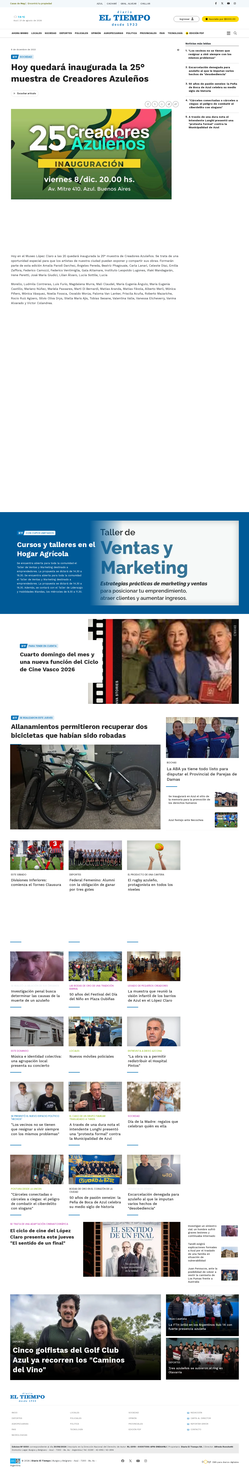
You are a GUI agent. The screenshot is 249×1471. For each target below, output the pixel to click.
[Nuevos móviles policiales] (95, 1031)
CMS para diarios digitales (225, 1462)
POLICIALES (81, 33)
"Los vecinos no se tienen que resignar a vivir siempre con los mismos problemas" (209, 54)
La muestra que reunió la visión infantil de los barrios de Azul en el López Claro (152, 996)
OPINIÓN (96, 33)
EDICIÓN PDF (196, 33)
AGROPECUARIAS (113, 33)
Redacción (196, 1412)
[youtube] (228, 3)
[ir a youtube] (138, 1461)
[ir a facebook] (122, 1461)
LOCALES (36, 33)
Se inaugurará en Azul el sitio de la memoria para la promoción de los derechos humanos (189, 799)
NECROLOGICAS (19, 1435)
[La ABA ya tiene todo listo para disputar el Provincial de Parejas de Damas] (202, 737)
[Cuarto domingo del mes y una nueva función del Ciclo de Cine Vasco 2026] (163, 661)
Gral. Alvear (129, 3)
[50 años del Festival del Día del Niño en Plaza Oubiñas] (95, 966)
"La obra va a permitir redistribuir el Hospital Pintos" (147, 1061)
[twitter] (222, 3)
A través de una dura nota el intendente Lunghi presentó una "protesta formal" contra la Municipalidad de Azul (211, 122)
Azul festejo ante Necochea (186, 820)
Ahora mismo (20, 33)
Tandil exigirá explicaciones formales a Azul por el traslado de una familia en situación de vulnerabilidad (202, 1252)
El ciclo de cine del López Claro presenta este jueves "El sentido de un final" (42, 1237)
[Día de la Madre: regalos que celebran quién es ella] (153, 1096)
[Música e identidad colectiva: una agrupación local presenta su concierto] (37, 1031)
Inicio (14, 1412)
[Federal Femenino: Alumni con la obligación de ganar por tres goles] (95, 855)
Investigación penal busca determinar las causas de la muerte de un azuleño (35, 996)
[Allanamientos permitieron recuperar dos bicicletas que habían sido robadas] (85, 787)
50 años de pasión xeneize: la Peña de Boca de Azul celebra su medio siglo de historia (213, 87)
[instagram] (234, 3)
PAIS (162, 33)
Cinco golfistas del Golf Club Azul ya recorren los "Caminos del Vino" (69, 1360)
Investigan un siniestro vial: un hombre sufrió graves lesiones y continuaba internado (202, 1231)
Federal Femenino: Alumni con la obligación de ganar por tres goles (92, 885)
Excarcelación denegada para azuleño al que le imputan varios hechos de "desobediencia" (211, 70)
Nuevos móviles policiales (91, 1056)
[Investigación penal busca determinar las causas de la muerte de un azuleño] (37, 966)
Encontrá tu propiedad (40, 3)
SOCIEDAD (50, 33)
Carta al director (201, 1418)
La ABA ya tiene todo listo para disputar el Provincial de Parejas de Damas (202, 774)
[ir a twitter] (130, 1461)
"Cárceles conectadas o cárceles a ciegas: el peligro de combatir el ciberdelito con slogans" (213, 104)
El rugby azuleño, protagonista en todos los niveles (150, 885)
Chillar (145, 3)
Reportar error (199, 1424)
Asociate (221, 19)
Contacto (196, 1429)
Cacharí (112, 3)
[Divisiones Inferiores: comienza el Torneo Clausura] (37, 855)
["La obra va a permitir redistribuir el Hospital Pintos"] (153, 1031)
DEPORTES (65, 33)
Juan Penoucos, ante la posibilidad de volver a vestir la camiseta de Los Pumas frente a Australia (202, 1275)
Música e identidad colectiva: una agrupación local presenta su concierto (36, 1061)
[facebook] (215, 3)
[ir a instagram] (145, 1461)
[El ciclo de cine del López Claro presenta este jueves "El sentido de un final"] (131, 1249)
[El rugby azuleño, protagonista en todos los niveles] (153, 855)
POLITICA (131, 33)
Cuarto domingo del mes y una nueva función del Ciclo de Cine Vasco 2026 (59, 662)
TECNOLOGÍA (175, 33)
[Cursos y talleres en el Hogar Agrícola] (163, 563)
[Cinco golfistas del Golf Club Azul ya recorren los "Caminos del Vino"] (85, 1336)
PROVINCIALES (148, 33)
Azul (100, 3)
